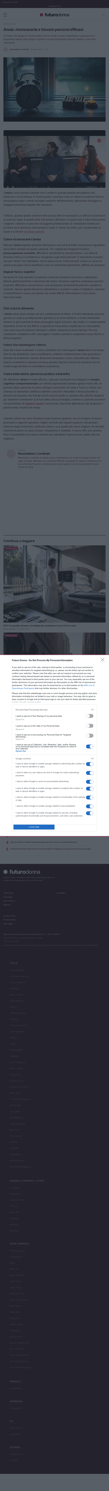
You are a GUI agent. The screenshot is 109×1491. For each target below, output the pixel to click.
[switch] (89, 716)
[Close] (103, 660)
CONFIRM (34, 827)
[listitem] (54, 709)
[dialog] (54, 745)
